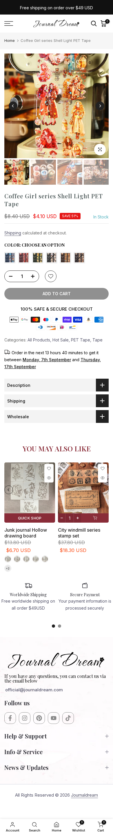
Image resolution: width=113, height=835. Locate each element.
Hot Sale (60, 339)
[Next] (100, 106)
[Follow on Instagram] (24, 718)
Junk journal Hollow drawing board (25, 533)
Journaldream (84, 795)
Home (9, 40)
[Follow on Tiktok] (68, 718)
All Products (39, 339)
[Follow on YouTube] (53, 718)
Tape (97, 339)
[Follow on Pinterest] (39, 718)
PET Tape (80, 339)
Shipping (12, 232)
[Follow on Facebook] (10, 718)
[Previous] (13, 106)
